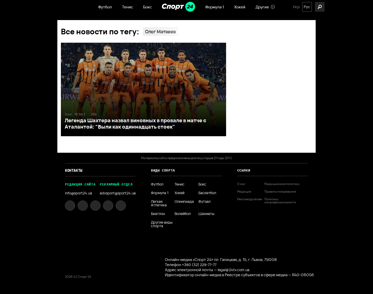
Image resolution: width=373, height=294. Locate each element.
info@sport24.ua (78, 193)
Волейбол (183, 213)
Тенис (127, 7)
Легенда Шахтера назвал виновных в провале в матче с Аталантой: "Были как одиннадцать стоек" (135, 123)
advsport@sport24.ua (118, 193)
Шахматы (206, 213)
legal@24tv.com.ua (233, 269)
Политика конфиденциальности (280, 201)
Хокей (239, 7)
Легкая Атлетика (159, 203)
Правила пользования (280, 191)
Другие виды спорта (162, 224)
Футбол (105, 7)
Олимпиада (184, 202)
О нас (241, 183)
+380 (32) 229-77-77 (199, 264)
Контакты (73, 170)
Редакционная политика (281, 183)
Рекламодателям (249, 199)
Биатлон (158, 213)
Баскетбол (207, 193)
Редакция (244, 191)
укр (296, 7)
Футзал (204, 202)
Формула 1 (214, 7)
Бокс (147, 7)
